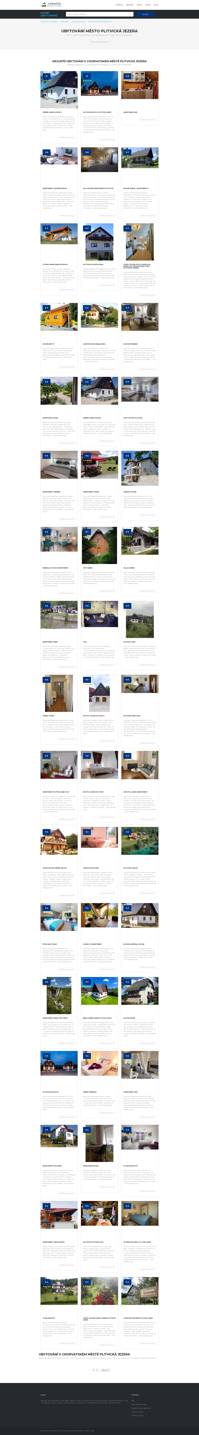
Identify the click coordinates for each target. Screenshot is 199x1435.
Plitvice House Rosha (93, 264)
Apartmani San (130, 112)
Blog (156, 5)
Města (139, 5)
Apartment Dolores (52, 1166)
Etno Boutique (50, 944)
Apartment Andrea (51, 492)
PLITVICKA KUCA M (50, 1092)
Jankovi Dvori (130, 492)
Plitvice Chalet (130, 868)
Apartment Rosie (91, 492)
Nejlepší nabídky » (99, 42)
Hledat (145, 14)
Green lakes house (92, 418)
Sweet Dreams (89, 1092)
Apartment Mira (50, 642)
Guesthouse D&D (91, 868)
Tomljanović (49, 1318)
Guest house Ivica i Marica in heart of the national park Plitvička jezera (136, 266)
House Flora (129, 642)
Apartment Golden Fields (55, 188)
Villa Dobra (129, 568)
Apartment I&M (130, 1092)
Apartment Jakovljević (54, 1242)
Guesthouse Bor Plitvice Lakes (138, 1318)
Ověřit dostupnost (66, 137)
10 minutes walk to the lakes (137, 1242)
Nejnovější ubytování (138, 1404)
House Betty (48, 344)
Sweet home (48, 716)
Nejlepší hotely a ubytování (141, 1408)
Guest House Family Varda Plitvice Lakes (99, 1319)
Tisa (85, 642)
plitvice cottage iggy (93, 1242)
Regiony (129, 5)
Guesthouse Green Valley (55, 868)
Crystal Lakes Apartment (135, 792)
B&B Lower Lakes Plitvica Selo (97, 1018)
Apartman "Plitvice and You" (56, 792)
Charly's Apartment (92, 944)
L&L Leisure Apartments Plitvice (98, 188)
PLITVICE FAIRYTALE (131, 716)
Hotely (148, 5)
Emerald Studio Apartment (55, 568)
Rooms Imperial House (133, 944)
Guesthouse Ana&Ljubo (94, 344)
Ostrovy (119, 5)
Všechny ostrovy (137, 1416)
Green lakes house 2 (52, 112)
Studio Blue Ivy (130, 1166)
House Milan (129, 1018)
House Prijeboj (130, 344)
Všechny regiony (137, 1412)
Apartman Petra (90, 1166)
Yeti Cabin (87, 568)
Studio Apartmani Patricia (55, 264)
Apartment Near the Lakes (55, 1018)
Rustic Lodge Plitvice (93, 792)
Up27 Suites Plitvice (132, 418)
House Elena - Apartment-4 (136, 188)
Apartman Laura (50, 418)
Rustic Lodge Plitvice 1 (94, 716)
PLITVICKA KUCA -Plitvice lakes (97, 112)
